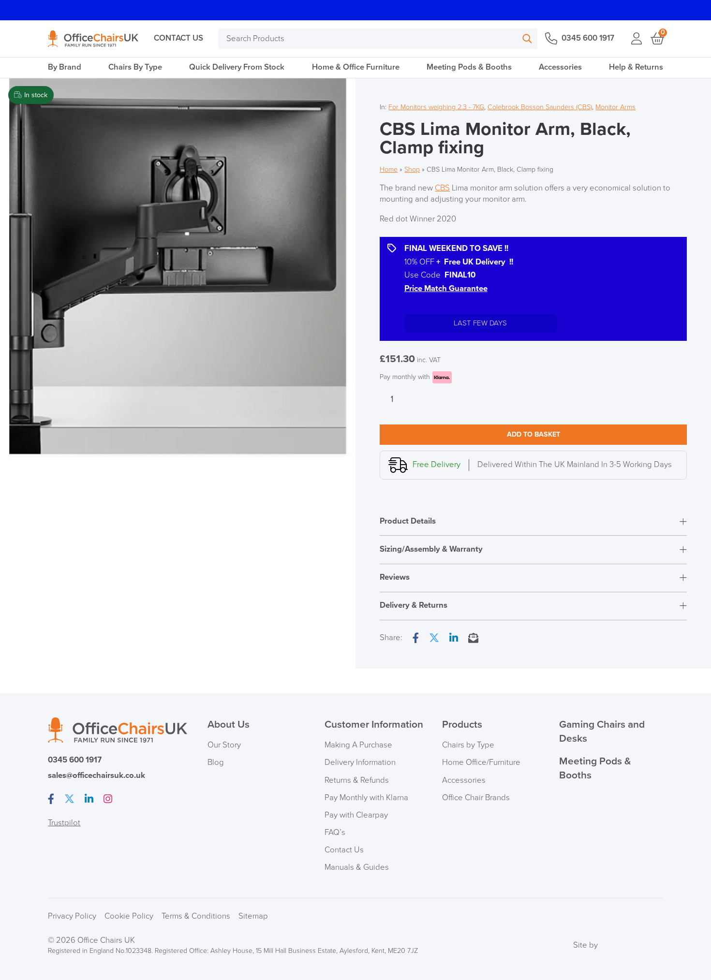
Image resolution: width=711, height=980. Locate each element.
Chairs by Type (468, 745)
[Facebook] (416, 638)
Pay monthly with (405, 377)
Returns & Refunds (357, 780)
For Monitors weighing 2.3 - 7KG (436, 107)
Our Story (224, 745)
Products (462, 724)
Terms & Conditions (196, 916)
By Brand (64, 67)
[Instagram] (108, 799)
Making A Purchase (358, 745)
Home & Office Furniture (356, 67)
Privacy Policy (72, 916)
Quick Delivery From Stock (236, 67)
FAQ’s (335, 832)
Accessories (560, 67)
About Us (228, 724)
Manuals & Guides (357, 867)
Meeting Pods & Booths (469, 67)
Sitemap (253, 916)
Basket (657, 39)
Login (636, 39)
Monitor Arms (615, 107)
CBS (442, 188)
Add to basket (533, 434)
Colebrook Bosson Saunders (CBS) (540, 107)
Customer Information (374, 724)
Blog (215, 762)
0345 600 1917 (588, 38)
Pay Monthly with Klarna (366, 798)
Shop (412, 169)
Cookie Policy (128, 916)
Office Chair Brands (476, 798)
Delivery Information (360, 762)
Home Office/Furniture (481, 762)
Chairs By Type (135, 67)
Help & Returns (636, 67)
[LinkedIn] (453, 638)
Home (389, 169)
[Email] (473, 638)
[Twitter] (434, 638)
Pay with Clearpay (356, 815)
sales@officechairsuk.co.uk (96, 775)
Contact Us (178, 38)
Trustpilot (64, 823)
